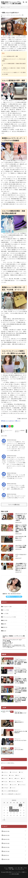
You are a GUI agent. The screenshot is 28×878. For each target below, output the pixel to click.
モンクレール (12, 781)
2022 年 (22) (6, 847)
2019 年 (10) (6, 859)
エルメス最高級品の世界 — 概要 (10, 56)
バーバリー (13, 787)
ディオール (5, 775)
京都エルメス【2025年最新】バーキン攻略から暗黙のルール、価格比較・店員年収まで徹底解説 (21, 528)
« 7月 (4, 820)
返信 (15, 440)
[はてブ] (7, 426)
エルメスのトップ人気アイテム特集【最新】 (20, 546)
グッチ (23, 778)
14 (17, 810)
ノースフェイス (14, 772)
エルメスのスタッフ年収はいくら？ (20, 537)
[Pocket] (10, 426)
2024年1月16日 (10, 494)
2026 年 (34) (6, 831)
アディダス (5, 781)
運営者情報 (10, 867)
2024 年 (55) (6, 839)
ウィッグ (6, 610)
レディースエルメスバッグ (20, 555)
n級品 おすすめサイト (19, 722)
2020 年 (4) (6, 855)
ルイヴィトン (5, 772)
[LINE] (12, 426)
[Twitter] (5, 426)
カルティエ (20, 781)
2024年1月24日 (10, 483)
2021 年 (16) (6, 851)
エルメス (17, 778)
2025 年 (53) (6, 835)
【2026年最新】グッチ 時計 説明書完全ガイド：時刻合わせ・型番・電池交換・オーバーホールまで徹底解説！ (21, 680)
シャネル (12, 775)
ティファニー (5, 784)
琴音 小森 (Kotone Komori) (13, 15)
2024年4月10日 (10, 440)
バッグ (3, 16)
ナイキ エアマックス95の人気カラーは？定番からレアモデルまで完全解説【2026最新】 (21, 671)
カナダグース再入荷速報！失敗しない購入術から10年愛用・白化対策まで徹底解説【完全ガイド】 (21, 699)
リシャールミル (22, 784)
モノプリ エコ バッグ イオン (20, 740)
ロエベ (18, 775)
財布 (5, 627)
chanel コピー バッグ (8, 643)
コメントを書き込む (14, 504)
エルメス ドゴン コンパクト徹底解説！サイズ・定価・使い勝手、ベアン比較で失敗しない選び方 (21, 517)
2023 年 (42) (6, 843)
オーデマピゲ (5, 787)
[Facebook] (2, 426)
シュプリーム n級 (7, 641)
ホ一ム (5, 867)
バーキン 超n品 (6, 640)
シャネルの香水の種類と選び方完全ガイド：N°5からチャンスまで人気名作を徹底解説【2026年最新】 (21, 690)
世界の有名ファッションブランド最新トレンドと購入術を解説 (11, 2)
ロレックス (5, 778)
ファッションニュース (9, 617)
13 (14, 810)
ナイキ (21, 772)
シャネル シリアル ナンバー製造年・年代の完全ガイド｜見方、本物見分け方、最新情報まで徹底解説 (21, 662)
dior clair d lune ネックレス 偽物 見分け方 (21, 732)
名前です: (5, 593)
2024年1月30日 (10, 473)
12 (10, 810)
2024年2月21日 (10, 455)
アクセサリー (7, 606)
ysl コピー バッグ (7, 644)
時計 (5, 620)
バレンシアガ (13, 784)
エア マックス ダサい (19, 749)
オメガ (11, 778)
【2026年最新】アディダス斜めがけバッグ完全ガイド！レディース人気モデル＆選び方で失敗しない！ (21, 567)
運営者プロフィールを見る (14, 596)
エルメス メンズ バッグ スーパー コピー (12, 639)
